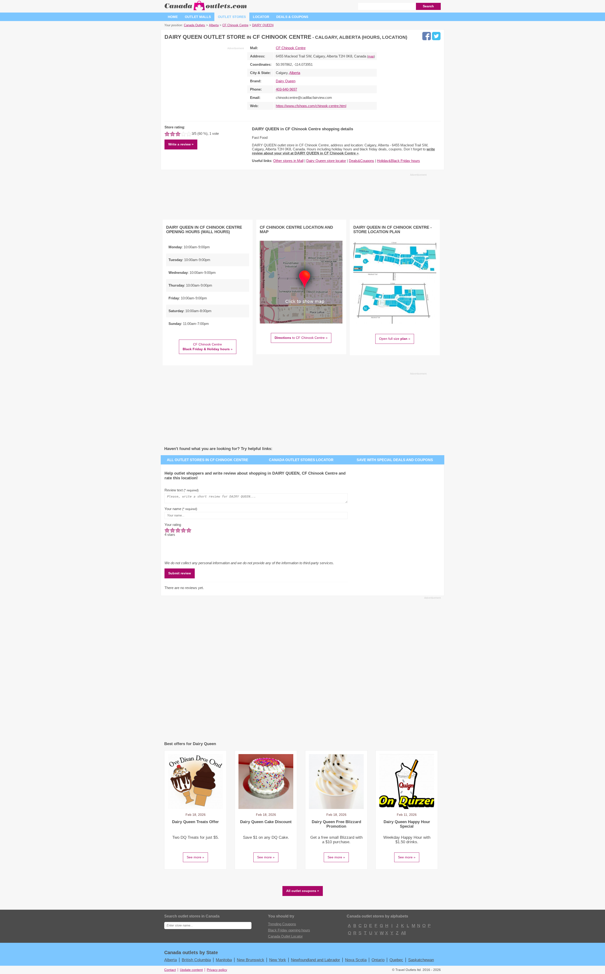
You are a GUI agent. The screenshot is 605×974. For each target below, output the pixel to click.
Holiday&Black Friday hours (398, 161)
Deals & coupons (292, 17)
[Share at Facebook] (426, 36)
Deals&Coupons (361, 161)
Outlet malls (198, 17)
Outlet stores (232, 17)
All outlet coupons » (302, 891)
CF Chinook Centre (291, 48)
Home (173, 17)
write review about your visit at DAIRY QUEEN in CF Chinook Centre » (343, 151)
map (371, 56)
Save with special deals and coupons (395, 460)
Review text (181, 490)
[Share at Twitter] (436, 36)
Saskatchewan (421, 960)
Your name (180, 509)
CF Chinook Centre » (208, 346)
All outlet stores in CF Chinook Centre (207, 460)
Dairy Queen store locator (326, 161)
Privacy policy (217, 970)
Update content (191, 970)
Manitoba (224, 960)
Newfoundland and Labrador (315, 960)
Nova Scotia (356, 960)
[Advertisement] (204, 83)
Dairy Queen (285, 81)
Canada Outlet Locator (285, 936)
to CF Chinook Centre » (301, 338)
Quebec (396, 960)
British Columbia (196, 960)
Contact (170, 970)
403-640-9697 (286, 89)
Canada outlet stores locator (301, 460)
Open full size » (394, 339)
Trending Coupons (282, 924)
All (403, 932)
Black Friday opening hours (289, 930)
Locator (261, 17)
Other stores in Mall (288, 161)
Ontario (378, 960)
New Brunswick (250, 960)
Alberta (294, 73)
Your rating (172, 525)
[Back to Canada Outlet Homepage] (206, 11)
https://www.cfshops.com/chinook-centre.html (311, 106)
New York (277, 960)
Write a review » (181, 144)
